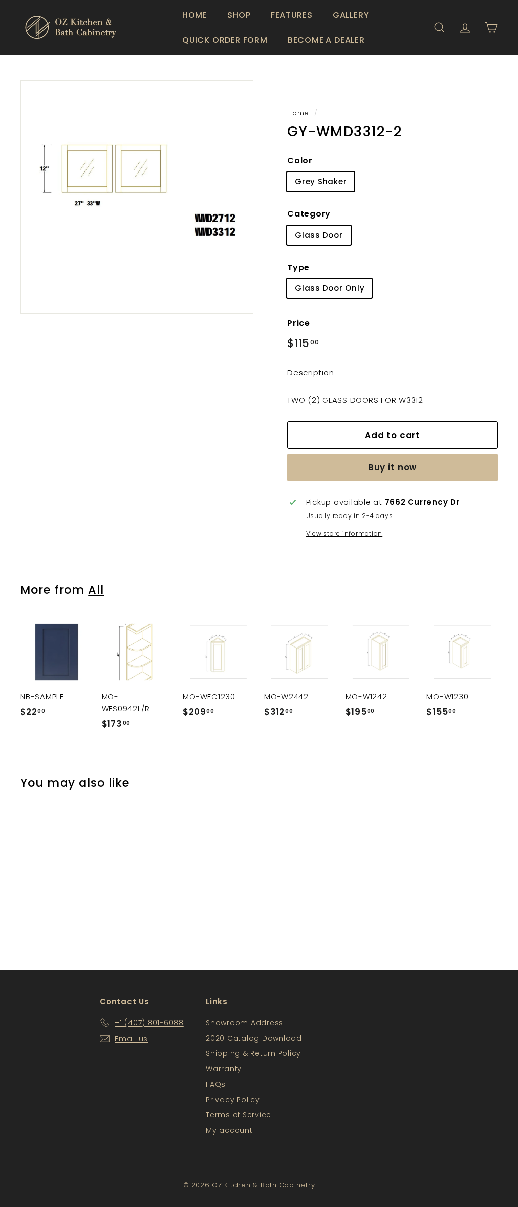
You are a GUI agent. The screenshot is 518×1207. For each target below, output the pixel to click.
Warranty (224, 1069)
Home (194, 15)
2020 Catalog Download (254, 1038)
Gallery (351, 15)
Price (298, 323)
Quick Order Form (225, 40)
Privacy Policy (233, 1100)
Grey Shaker (321, 181)
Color (300, 160)
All (96, 590)
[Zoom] (137, 197)
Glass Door (319, 235)
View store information (344, 533)
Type (298, 267)
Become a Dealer (326, 40)
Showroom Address (244, 1023)
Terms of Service (238, 1115)
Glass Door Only (329, 288)
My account (229, 1130)
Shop (238, 15)
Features (291, 15)
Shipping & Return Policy (253, 1053)
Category (309, 214)
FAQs (216, 1084)
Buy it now (392, 467)
